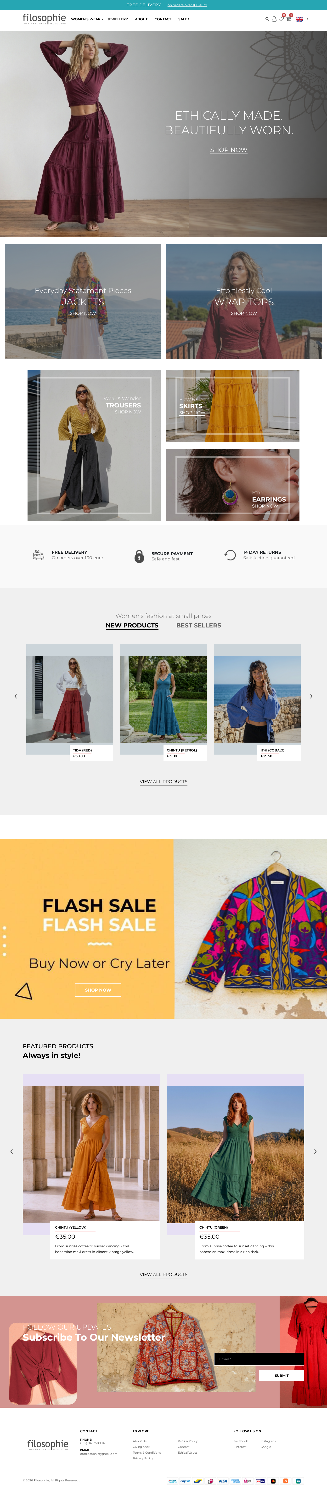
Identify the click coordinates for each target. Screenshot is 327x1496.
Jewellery (117, 19)
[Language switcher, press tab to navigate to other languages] (301, 19)
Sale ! (183, 19)
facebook (240, 1441)
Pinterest (240, 1447)
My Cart (288, 19)
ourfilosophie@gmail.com (99, 1454)
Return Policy (187, 1441)
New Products (132, 625)
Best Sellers (198, 625)
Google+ (267, 1447)
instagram (268, 1441)
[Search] (267, 19)
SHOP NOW (83, 313)
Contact (163, 19)
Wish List (281, 19)
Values (187, 1452)
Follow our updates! (68, 1327)
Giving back (141, 1447)
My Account (274, 22)
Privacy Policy (143, 1458)
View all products (163, 1274)
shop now (98, 990)
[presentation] (15, 695)
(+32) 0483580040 (93, 1443)
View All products (163, 781)
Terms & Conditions (147, 1452)
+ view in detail (70, 699)
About (141, 19)
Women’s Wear (85, 19)
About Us (140, 1441)
